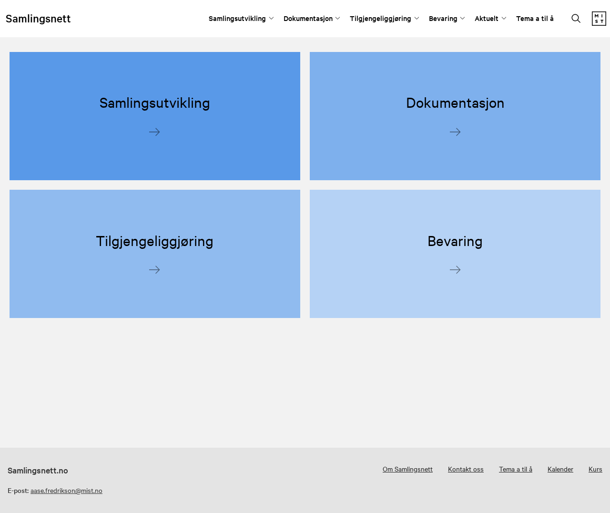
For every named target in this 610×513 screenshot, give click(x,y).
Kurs (595, 468)
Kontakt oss (466, 468)
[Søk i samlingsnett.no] (576, 19)
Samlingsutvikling (237, 18)
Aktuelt (486, 18)
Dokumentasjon (308, 18)
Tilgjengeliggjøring (380, 18)
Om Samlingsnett (408, 468)
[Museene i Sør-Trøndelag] (599, 23)
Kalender (560, 468)
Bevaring (443, 18)
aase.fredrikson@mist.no (66, 490)
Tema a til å (535, 18)
